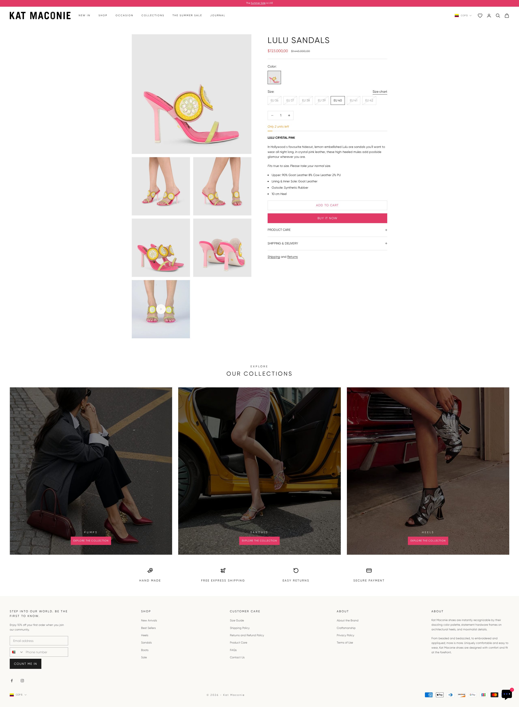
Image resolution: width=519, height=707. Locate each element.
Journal (217, 15)
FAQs (233, 650)
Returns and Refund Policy (247, 635)
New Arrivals (149, 620)
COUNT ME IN (25, 664)
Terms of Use (345, 642)
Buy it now (327, 218)
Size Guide (237, 620)
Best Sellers (148, 628)
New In (84, 15)
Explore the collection (90, 540)
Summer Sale (258, 3)
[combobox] (17, 652)
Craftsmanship (346, 628)
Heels (144, 635)
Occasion (124, 15)
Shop (103, 15)
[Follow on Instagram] (22, 681)
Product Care (238, 642)
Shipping (274, 257)
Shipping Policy (240, 628)
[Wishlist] (480, 15)
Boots (144, 650)
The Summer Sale (187, 15)
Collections (153, 15)
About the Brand (347, 620)
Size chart (380, 91)
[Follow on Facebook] (12, 681)
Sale (144, 657)
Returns (292, 257)
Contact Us (237, 657)
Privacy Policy (345, 635)
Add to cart (327, 205)
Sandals (146, 642)
